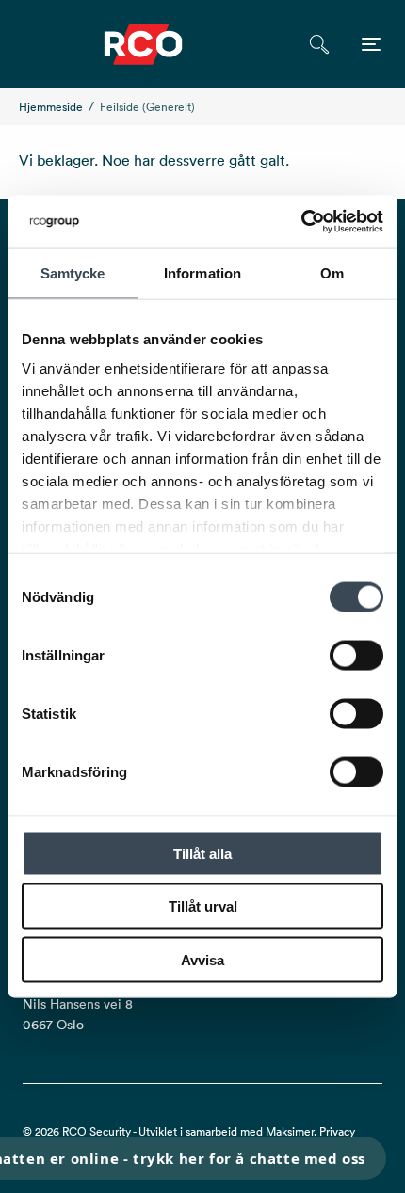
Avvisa (202, 959)
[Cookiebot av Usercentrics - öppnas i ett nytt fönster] (301, 222)
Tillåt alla (202, 853)
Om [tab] (332, 272)
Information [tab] (202, 272)
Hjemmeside (51, 107)
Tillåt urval (203, 907)
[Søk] (318, 44)
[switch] (356, 655)
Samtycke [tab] (72, 272)
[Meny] (371, 44)
